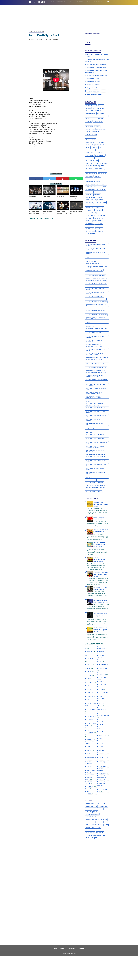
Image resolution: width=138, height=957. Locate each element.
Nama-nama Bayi (90, 827)
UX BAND (104, 186)
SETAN (96, 838)
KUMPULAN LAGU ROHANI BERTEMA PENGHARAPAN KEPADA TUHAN (94, 396)
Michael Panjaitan (90, 197)
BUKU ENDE (90, 651)
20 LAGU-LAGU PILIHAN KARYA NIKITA (94, 296)
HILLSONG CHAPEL (101, 189)
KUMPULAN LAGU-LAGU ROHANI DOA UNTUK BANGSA (96, 457)
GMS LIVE (88, 131)
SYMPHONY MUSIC (94, 116)
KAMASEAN (88, 171)
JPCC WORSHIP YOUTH (91, 215)
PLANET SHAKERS (100, 108)
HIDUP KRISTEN (37, 1)
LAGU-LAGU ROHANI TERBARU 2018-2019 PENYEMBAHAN (95, 488)
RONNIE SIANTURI (98, 205)
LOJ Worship (97, 186)
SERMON (88, 809)
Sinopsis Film (99, 832)
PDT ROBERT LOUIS (90, 231)
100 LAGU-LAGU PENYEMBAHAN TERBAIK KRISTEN (95, 245)
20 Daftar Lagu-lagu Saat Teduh (94, 270)
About (55, 948)
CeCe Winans (89, 226)
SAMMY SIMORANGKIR (91, 233)
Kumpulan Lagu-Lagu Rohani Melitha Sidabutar (95, 472)
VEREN (102, 165)
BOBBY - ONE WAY (90, 163)
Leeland (88, 147)
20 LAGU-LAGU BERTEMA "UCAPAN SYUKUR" (96, 283)
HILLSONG (88, 108)
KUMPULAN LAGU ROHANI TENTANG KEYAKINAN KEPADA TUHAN (94, 404)
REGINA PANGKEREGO (91, 137)
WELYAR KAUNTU (90, 145)
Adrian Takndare (90, 184)
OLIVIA (104, 202)
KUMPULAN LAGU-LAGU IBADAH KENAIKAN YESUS (96, 416)
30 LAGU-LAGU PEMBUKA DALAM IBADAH (95, 347)
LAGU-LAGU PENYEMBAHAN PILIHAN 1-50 (95, 485)
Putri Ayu (99, 197)
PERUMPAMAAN (80, 1)
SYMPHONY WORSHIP (101, 129)
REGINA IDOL (89, 220)
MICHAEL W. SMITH (90, 129)
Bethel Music (89, 176)
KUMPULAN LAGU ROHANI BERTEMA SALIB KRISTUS (96, 400)
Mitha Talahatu (98, 218)
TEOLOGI (52, 1)
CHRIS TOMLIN (95, 131)
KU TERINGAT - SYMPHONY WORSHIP (63, 197)
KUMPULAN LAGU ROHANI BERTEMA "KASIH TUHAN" (96, 389)
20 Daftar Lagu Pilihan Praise (93, 264)
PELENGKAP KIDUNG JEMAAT (89, 659)
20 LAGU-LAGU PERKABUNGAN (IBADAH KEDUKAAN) (95, 293)
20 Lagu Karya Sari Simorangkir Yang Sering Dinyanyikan (95, 317)
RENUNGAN (71, 1)
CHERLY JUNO (99, 210)
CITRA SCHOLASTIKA (99, 192)
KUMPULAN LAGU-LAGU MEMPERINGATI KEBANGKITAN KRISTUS (95, 435)
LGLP (97, 163)
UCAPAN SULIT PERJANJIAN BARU (93, 835)
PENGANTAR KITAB (90, 822)
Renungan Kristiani (91, 803)
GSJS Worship (103, 226)
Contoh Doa (97, 830)
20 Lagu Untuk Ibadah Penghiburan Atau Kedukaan (96, 329)
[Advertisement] (69, 17)
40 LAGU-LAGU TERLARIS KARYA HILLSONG (96, 372)
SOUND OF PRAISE (97, 121)
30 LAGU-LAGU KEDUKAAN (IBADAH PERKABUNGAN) (94, 341)
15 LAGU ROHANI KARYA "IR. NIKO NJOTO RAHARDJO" (95, 252)
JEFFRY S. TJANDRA (90, 152)
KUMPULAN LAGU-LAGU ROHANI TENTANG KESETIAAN (96, 465)
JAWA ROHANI (98, 202)
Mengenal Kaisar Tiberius (93, 88)
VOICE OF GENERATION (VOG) (93, 181)
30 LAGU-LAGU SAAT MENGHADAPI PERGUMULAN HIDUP (94, 360)
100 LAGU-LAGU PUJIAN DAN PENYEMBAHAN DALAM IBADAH (96, 249)
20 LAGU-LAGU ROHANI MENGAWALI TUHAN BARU (96, 304)
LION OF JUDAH (101, 215)
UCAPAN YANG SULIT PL (91, 806)
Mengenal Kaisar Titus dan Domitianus (96, 67)
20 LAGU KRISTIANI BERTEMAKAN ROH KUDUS (96, 273)
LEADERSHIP (89, 811)
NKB (93, 108)
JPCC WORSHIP (99, 118)
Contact (62, 948)
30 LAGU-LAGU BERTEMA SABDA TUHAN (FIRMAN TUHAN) (95, 337)
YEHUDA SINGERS (102, 173)
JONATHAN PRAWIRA (100, 155)
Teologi (95, 811)
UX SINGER (100, 199)
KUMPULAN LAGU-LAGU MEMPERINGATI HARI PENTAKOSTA (96, 431)
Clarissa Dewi (89, 202)
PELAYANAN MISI (90, 838)
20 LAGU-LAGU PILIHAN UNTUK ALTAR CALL (96, 299)
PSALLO (87, 111)
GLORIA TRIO (89, 121)
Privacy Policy (71, 948)
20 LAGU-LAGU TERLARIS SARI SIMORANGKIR (96, 314)
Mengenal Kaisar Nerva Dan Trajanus (96, 64)
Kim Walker (89, 165)
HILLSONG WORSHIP (90, 139)
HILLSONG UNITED (90, 118)
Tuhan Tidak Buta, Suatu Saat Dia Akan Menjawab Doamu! (100, 615)
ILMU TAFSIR (100, 809)
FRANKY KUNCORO (100, 184)
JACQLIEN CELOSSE (99, 145)
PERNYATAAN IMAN (90, 832)
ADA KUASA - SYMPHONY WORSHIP (49, 197)
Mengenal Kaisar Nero (92, 78)
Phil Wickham (99, 231)
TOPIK (88, 1)
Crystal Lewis (99, 207)
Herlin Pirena (103, 163)
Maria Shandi (104, 116)
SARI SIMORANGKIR (101, 113)
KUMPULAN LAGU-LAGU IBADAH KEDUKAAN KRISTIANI (96, 412)
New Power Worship (91, 173)
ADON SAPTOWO (90, 158)
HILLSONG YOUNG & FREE (92, 160)
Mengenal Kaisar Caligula (93, 84)
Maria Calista (89, 218)
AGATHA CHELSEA (90, 207)
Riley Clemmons (97, 220)
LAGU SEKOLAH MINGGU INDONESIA (94, 482)
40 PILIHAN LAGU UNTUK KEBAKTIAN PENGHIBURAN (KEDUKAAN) (94, 376)
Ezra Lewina (97, 194)
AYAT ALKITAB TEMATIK (91, 817)
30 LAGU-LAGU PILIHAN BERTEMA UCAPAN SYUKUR (95, 350)
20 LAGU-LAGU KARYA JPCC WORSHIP (94, 286)
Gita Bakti (100, 105)
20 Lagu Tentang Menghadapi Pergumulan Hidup (93, 325)
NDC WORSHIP (89, 126)
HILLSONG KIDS (89, 168)
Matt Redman (98, 228)
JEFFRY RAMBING (89, 155)
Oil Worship (89, 186)
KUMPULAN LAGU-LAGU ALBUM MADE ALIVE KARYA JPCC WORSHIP (96, 408)
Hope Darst (97, 176)
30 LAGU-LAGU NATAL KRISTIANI (93, 344)
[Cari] (108, 2)
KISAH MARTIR (89, 830)
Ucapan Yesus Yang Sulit (92, 814)
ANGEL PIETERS (99, 150)
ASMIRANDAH (99, 223)
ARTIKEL (93, 809)
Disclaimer (81, 948)
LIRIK (88, 678)
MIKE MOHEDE (89, 194)
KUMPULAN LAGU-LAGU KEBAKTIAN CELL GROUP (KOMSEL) (95, 427)
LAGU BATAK (90, 716)
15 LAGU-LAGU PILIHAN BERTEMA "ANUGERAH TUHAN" (96, 256)
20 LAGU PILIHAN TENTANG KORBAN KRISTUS (96, 278)
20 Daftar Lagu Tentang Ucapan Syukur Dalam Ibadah (96, 267)
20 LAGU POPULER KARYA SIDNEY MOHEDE (96, 280)
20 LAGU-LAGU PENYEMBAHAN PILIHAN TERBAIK (95, 289)
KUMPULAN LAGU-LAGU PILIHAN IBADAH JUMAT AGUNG (97, 443)
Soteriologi (99, 822)
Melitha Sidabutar (97, 171)
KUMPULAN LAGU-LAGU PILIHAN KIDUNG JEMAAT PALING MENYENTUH (95, 447)
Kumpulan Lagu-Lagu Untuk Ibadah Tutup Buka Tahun (97, 476)
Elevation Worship (91, 213)
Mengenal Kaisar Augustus (93, 91)
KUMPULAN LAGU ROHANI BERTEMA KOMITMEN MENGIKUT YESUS (94, 393)
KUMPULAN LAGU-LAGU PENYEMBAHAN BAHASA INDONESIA (95, 439)
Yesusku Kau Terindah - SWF (76, 212)
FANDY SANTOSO (90, 210)
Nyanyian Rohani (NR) (91, 105)
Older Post (79, 261)
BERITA (106, 824)
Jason (100, 147)
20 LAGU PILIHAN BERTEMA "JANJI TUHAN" (95, 275)
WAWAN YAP (95, 147)
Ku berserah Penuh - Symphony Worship (34, 212)
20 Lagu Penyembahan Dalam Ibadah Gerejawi (95, 321)
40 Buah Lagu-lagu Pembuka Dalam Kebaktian (95, 364)
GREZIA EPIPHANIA (90, 150)
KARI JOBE (101, 142)
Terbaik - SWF (32, 196)
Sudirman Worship (91, 199)
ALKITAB (104, 835)
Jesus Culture (101, 137)
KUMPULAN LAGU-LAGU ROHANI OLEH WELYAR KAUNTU (97, 461)
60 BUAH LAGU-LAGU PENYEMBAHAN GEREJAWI (97, 382)
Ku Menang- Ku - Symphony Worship (75, 197)
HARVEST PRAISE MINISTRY (92, 124)
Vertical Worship (90, 189)
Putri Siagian (89, 205)
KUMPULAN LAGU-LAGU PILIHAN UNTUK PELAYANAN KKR (95, 450)
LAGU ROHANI (98, 1)
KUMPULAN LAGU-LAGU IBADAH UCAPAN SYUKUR (95, 423)
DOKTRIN (98, 827)
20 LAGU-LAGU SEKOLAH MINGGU (94, 308)
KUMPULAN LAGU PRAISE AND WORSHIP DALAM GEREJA (95, 385)
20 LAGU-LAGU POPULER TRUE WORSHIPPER (96, 301)
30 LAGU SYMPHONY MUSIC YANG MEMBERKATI (94, 333)
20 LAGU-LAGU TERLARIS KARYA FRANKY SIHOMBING (95, 311)
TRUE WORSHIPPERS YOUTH (92, 179)
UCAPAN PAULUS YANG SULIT (93, 819)
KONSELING (105, 830)
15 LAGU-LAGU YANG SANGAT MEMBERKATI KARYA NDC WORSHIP (96, 260)
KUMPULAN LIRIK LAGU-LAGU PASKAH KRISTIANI (95, 469)
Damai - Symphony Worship (48, 212)
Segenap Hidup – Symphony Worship (62, 212)
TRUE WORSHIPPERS (91, 113)
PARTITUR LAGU (61, 1)
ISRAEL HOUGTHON (99, 168)
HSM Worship (89, 192)
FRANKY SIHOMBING (96, 111)
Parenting (104, 819)
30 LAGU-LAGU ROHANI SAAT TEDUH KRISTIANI (97, 357)
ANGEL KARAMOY (90, 223)
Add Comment (55, 39)
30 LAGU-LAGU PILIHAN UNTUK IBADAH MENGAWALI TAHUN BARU (95, 354)
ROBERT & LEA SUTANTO (91, 142)
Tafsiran (88, 824)
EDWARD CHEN (99, 158)
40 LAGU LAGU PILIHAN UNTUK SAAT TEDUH (96, 367)
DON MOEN (97, 126)
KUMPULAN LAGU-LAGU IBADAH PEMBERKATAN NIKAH (93, 420)
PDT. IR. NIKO (103, 124)
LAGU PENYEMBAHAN (91, 480)
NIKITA (87, 116)
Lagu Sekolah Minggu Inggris (94, 491)
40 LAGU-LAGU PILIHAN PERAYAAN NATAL (95, 370)
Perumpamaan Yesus (97, 824)
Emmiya (96, 226)
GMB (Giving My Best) (91, 134)
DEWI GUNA (96, 165)
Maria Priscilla (90, 228)
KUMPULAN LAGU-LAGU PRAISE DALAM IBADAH (97, 454)
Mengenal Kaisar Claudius (93, 81)
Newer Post (33, 261)
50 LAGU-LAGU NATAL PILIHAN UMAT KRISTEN (96, 379)
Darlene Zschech (100, 152)
